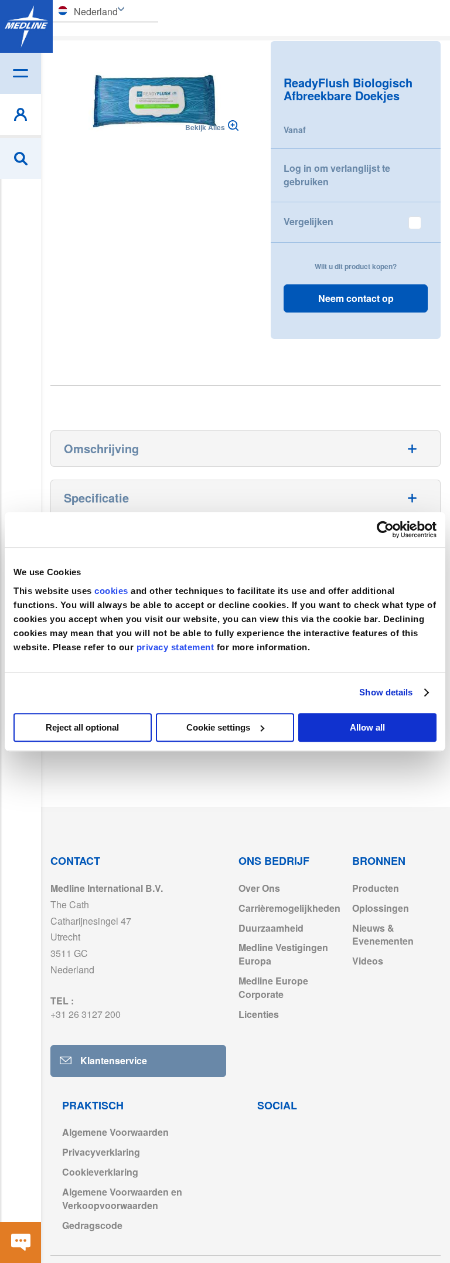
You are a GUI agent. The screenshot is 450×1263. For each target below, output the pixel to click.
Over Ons (259, 888)
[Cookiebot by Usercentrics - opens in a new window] (385, 529)
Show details (385, 692)
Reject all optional (82, 727)
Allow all (367, 727)
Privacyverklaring (101, 1152)
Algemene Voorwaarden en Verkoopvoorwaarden (122, 1198)
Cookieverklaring (100, 1172)
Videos (367, 960)
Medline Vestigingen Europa (283, 954)
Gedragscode (92, 1225)
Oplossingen (380, 908)
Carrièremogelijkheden (289, 908)
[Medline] (26, 26)
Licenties (258, 1014)
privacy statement (175, 647)
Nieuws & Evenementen (383, 934)
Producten (375, 888)
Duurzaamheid (271, 928)
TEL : (85, 1007)
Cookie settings (218, 727)
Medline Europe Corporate (273, 987)
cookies (112, 591)
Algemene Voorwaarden (115, 1132)
